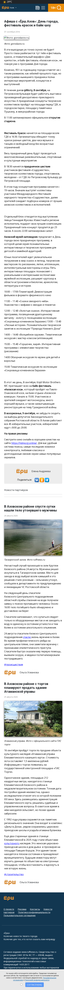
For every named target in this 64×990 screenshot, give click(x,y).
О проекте (9, 909)
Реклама (22, 909)
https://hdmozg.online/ (24, 443)
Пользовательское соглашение (20, 915)
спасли (27, 637)
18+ (53, 8)
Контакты (35, 909)
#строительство (14, 874)
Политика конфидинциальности (34, 912)
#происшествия (13, 664)
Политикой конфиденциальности (37, 980)
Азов (12, 7)
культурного (12, 843)
